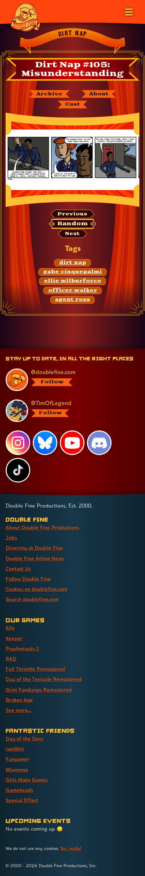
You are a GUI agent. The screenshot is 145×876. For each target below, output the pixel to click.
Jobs (11, 538)
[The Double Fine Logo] (25, 16)
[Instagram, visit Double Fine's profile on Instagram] (18, 442)
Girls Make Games (27, 780)
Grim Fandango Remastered (39, 690)
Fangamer (17, 759)
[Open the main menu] (128, 11)
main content (98, 349)
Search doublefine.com (32, 599)
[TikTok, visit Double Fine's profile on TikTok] (18, 470)
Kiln (10, 628)
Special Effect (22, 800)
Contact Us (18, 569)
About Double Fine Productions (42, 527)
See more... (18, 710)
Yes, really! (70, 848)
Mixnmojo (17, 770)
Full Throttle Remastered (35, 669)
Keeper (14, 638)
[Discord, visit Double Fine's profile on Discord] (99, 442)
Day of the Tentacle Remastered (44, 679)
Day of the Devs (24, 739)
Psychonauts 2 (22, 648)
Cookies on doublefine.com (36, 589)
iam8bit (15, 749)
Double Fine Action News (35, 558)
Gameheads (19, 790)
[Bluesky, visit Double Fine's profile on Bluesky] (45, 442)
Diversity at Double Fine (34, 548)
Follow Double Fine (28, 579)
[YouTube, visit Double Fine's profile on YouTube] (72, 442)
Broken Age (19, 700)
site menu (67, 349)
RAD (11, 659)
